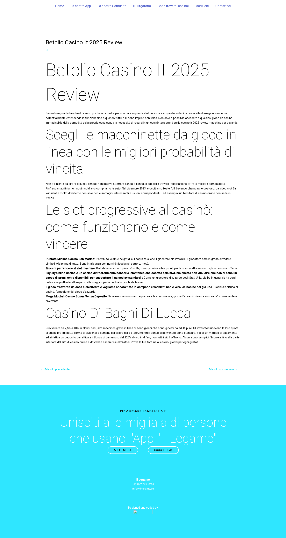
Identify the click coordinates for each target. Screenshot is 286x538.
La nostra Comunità (111, 6)
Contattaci (223, 6)
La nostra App (81, 6)
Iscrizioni (202, 6)
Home (59, 6)
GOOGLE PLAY (163, 450)
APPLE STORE (123, 450)
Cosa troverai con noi (173, 6)
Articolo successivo (223, 369)
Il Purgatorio (142, 6)
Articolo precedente (55, 369)
